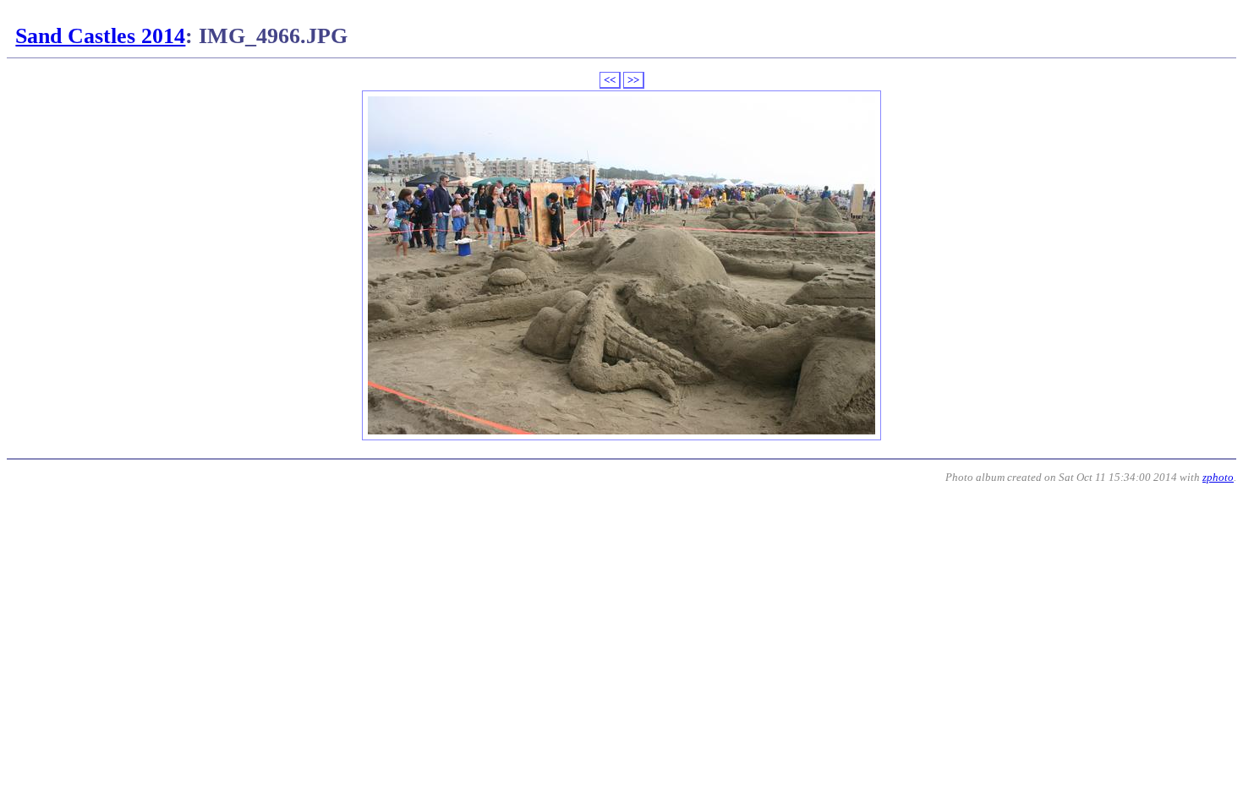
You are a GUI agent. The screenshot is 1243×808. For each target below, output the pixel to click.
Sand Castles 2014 (100, 36)
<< (610, 80)
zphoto (1218, 477)
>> (633, 80)
